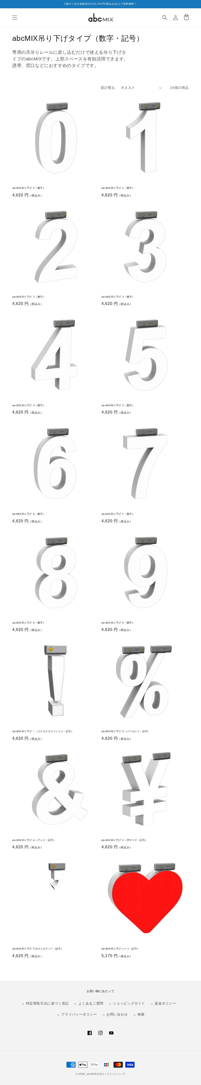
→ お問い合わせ (115, 1014)
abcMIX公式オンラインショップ (106, 1074)
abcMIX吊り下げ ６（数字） (28, 514)
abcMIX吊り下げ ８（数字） (28, 622)
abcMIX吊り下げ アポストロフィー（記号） (37, 948)
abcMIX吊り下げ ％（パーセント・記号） (125, 731)
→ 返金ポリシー (163, 1003)
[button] (14, 17)
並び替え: (108, 87)
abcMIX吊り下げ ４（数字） (28, 405)
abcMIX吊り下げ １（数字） (118, 188)
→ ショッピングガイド (126, 1003)
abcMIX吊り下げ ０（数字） (28, 188)
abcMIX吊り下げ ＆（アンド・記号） (34, 840)
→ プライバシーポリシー (76, 1014)
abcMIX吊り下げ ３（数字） (118, 296)
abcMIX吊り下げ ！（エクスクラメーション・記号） (43, 731)
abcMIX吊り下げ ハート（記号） (120, 948)
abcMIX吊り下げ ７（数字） (118, 514)
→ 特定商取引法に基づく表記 (45, 1003)
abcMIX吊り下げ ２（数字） (28, 296)
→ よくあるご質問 (88, 1003)
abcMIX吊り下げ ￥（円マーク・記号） (124, 840)
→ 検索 (138, 1014)
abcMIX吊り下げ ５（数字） (118, 405)
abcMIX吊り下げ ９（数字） (118, 622)
